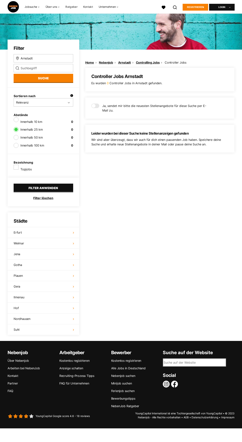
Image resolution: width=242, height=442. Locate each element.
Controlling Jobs (148, 62)
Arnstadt (124, 62)
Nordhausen (22, 319)
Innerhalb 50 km (31, 137)
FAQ (10, 391)
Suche (43, 78)
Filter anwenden (43, 188)
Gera (17, 286)
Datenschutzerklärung (205, 417)
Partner (13, 383)
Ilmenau (19, 297)
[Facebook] (175, 384)
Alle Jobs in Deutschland (128, 368)
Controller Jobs (175, 62)
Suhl (16, 329)
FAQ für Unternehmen (74, 383)
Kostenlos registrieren (74, 360)
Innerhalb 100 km (32, 145)
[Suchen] (175, 7)
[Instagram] (167, 384)
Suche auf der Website (188, 352)
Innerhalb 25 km (31, 129)
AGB (186, 417)
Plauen (18, 276)
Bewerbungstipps (123, 398)
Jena (17, 254)
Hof (16, 308)
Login (221, 7)
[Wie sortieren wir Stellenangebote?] (71, 96)
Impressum (227, 417)
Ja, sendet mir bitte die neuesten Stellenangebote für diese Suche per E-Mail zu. (154, 108)
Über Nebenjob (18, 360)
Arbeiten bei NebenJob (24, 368)
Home (89, 62)
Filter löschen (43, 198)
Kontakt (88, 6)
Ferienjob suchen (123, 391)
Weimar (19, 243)
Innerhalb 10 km (31, 122)
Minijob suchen (121, 383)
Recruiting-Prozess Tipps (76, 376)
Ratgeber (71, 6)
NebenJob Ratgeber (125, 406)
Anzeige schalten (71, 368)
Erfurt (18, 232)
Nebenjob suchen (123, 376)
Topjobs (26, 169)
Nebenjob (106, 62)
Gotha (18, 265)
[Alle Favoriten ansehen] (163, 7)
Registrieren (195, 7)
